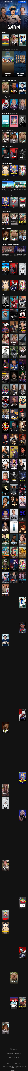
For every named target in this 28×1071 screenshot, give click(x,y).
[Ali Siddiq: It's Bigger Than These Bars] (14, 314)
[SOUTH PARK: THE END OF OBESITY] (5, 915)
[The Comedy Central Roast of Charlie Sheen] (22, 439)
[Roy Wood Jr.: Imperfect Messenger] (14, 878)
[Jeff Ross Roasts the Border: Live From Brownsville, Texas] (14, 652)
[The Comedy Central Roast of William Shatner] (5, 477)
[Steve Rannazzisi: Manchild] (22, 928)
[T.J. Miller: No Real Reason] (14, 940)
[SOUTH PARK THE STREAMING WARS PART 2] (5, 903)
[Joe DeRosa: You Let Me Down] (5, 677)
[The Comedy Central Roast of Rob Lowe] (22, 464)
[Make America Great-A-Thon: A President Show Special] (14, 765)
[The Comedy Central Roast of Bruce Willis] (14, 439)
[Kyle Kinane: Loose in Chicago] (14, 753)
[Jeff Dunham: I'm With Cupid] (14, 627)
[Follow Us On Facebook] (8, 1063)
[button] (2, 2)
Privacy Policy (18, 1053)
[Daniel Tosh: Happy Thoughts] (14, 515)
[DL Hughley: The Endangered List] (14, 502)
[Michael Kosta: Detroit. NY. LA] (14, 778)
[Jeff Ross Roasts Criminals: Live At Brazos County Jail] (5, 652)
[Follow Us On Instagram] (20, 1063)
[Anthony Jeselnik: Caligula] (22, 339)
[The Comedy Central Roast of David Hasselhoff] (5, 452)
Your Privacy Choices (14, 1057)
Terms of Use (10, 1053)
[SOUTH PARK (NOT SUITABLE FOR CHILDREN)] (22, 903)
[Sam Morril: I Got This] (14, 915)
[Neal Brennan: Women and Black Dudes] (22, 803)
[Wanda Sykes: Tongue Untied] (14, 1016)
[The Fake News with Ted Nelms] (14, 577)
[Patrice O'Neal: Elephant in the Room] (5, 840)
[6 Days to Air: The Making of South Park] (5, 302)
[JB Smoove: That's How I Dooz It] (14, 615)
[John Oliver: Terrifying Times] (22, 690)
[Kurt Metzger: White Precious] (22, 740)
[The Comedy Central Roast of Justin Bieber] (5, 464)
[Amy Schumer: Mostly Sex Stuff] (5, 339)
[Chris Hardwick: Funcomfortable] (22, 414)
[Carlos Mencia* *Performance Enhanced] (5, 402)
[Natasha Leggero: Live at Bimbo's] (22, 790)
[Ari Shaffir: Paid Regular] (5, 352)
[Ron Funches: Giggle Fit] (22, 865)
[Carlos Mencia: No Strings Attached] (22, 402)
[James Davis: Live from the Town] (22, 615)
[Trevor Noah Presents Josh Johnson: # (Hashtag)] (22, 990)
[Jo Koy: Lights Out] (22, 665)
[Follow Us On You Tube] (16, 1063)
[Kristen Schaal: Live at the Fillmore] (22, 727)
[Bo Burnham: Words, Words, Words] (14, 377)
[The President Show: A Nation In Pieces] (22, 853)
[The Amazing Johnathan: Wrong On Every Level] (22, 314)
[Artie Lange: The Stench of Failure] (14, 352)
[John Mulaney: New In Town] (5, 690)
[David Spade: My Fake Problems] (5, 527)
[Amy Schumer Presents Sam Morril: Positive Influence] (22, 327)
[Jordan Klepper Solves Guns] (5, 702)
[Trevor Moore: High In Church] (5, 990)
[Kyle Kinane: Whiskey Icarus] (22, 753)
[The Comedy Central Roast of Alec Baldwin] (22, 427)
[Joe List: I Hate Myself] (14, 677)
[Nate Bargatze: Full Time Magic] (5, 803)
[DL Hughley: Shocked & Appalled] (5, 502)
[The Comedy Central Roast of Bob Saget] (5, 439)
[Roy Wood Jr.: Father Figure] (5, 878)
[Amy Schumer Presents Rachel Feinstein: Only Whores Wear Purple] (14, 327)
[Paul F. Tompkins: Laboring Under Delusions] (22, 840)
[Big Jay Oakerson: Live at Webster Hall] (22, 364)
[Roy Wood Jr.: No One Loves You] (22, 878)
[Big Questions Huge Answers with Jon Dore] (5, 377)
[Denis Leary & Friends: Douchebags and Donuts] (5, 540)
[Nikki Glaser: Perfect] (22, 815)
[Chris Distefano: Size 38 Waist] (14, 414)
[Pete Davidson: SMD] (5, 853)
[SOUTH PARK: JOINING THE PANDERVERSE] (14, 903)
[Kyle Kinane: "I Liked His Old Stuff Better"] (5, 753)
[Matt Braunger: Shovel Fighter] (5, 778)
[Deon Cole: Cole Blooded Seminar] (14, 540)
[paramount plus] (8, 1)
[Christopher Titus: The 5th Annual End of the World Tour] (5, 427)
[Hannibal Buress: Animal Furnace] (14, 590)
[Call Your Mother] (22, 389)
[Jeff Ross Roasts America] (14, 640)
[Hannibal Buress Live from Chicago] (22, 590)
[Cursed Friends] (22, 489)
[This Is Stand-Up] (14, 965)
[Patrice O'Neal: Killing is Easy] (14, 840)
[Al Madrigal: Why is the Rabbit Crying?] (5, 314)
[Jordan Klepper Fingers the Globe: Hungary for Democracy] (14, 702)
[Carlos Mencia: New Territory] (14, 402)
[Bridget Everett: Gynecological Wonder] (22, 377)
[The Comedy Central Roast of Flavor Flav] (14, 452)
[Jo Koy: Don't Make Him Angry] (14, 665)
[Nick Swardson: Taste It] (14, 815)
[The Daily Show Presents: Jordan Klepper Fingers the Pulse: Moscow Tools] (14, 715)
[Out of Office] (22, 828)
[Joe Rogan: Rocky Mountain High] (22, 677)
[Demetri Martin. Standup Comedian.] (22, 527)
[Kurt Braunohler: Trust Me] (14, 740)
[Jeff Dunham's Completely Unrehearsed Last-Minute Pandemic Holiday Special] (22, 627)
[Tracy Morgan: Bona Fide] (22, 978)
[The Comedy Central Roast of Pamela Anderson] (14, 464)
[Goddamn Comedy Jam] (22, 577)
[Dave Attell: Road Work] (22, 515)
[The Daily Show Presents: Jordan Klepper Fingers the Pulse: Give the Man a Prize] (22, 953)
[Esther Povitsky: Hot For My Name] (14, 565)
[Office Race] (14, 828)
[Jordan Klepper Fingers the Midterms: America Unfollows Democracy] (22, 702)
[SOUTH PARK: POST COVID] (22, 890)
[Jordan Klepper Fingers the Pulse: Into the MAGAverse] (5, 715)
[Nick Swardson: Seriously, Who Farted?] (5, 815)
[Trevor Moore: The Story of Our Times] (14, 990)
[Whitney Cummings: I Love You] (22, 1016)
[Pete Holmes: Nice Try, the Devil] (14, 853)
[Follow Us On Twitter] (12, 1063)
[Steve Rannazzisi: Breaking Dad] (14, 928)
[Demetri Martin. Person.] (14, 527)
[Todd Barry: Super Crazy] (5, 978)
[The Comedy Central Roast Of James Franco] (22, 452)
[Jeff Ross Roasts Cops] (22, 640)
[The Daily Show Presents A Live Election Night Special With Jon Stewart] (22, 502)
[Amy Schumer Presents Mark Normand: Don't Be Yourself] (5, 327)
